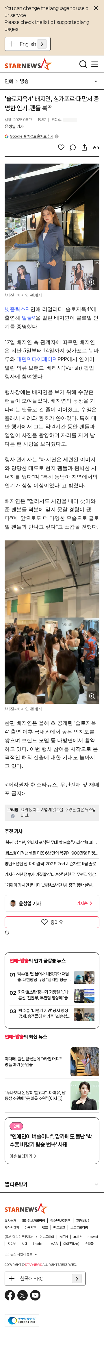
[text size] (95, 147)
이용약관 (30, 1227)
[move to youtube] (35, 1295)
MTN (64, 1237)
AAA (54, 1244)
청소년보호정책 (60, 1220)
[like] (61, 147)
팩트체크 (59, 1227)
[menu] (94, 64)
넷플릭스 (15, 309)
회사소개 (10, 1220)
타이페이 (42, 359)
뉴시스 (77, 1237)
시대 (24, 1244)
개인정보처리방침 (33, 1220)
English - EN (33, 44)
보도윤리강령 (79, 1227)
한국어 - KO (32, 1278)
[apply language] (42, 44)
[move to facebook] (10, 1295)
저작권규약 (12, 1227)
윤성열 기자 (14, 126)
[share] (84, 147)
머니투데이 (47, 1237)
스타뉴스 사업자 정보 (18, 1254)
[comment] (72, 147)
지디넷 (12, 1244)
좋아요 (56, 922)
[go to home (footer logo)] (26, 1208)
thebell (39, 1244)
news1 (93, 1237)
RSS (45, 1227)
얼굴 (27, 318)
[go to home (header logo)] (28, 64)
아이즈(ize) (71, 1244)
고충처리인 (83, 1220)
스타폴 (89, 1244)
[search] (83, 64)
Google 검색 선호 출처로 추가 (31, 136)
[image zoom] (92, 282)
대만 (21, 359)
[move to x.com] (22, 1295)
